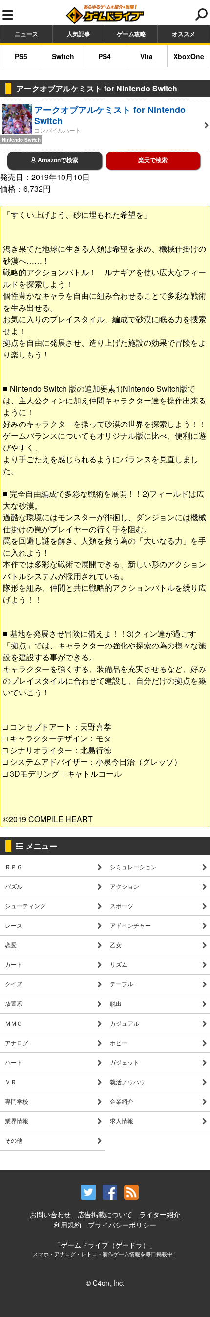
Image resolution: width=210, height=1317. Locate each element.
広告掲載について (105, 1214)
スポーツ (121, 905)
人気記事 (78, 33)
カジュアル (124, 1023)
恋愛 (11, 944)
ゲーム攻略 (131, 33)
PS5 (21, 56)
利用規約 (67, 1224)
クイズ (13, 984)
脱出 (116, 1003)
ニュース (26, 33)
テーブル (121, 984)
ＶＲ (11, 1081)
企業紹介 (121, 1101)
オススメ (183, 33)
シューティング (25, 905)
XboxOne (188, 56)
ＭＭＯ (13, 1023)
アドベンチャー (130, 925)
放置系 (13, 1003)
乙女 (116, 944)
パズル (13, 886)
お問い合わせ (50, 1214)
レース (13, 925)
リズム (118, 964)
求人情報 (121, 1120)
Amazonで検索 (57, 160)
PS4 (104, 56)
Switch (63, 56)
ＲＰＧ (13, 866)
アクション (124, 886)
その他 (13, 1140)
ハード (13, 1062)
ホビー (118, 1042)
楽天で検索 (153, 160)
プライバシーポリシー (122, 1224)
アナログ (16, 1042)
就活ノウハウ (127, 1081)
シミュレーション (133, 866)
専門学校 (16, 1101)
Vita (146, 56)
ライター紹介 (159, 1214)
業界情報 (16, 1120)
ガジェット (124, 1062)
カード (13, 964)
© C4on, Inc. (105, 1283)
